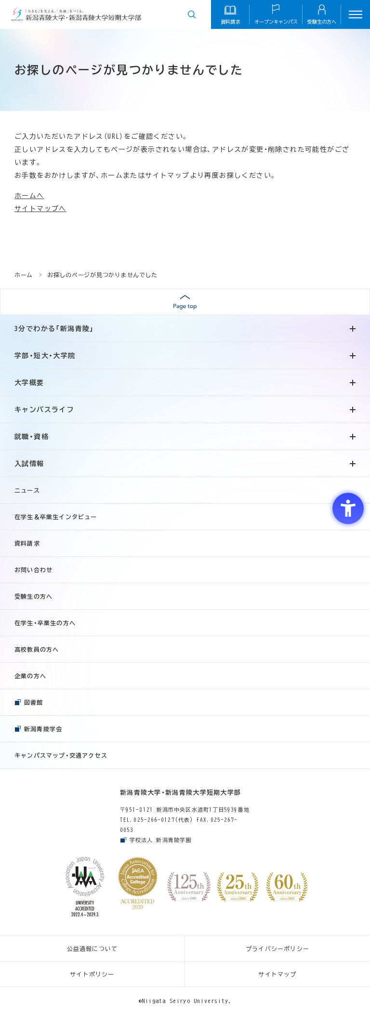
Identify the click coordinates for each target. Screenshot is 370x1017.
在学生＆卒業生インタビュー (55, 517)
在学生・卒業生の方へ (45, 623)
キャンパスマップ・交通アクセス (60, 755)
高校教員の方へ (36, 649)
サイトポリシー (92, 974)
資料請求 (27, 543)
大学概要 (29, 382)
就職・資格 (31, 436)
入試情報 (29, 463)
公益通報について (92, 948)
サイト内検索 (191, 14)
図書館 (33, 702)
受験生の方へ (33, 596)
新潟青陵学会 (43, 729)
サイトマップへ (40, 208)
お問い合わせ (33, 570)
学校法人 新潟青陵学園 (160, 840)
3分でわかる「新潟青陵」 (54, 328)
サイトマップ (277, 974)
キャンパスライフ (44, 409)
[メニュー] (355, 14)
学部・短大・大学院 (45, 355)
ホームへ (29, 195)
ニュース (27, 490)
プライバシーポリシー (277, 948)
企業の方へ (30, 676)
